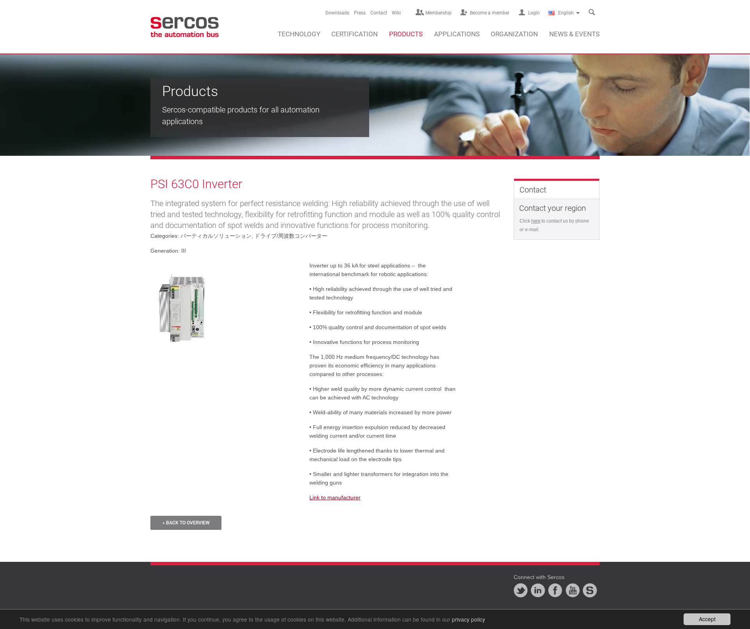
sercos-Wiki (590, 590)
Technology (299, 34)
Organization (514, 34)
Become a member (489, 13)
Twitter (521, 590)
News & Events (574, 34)
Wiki (396, 13)
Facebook (555, 590)
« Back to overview (186, 523)
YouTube (573, 590)
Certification (354, 34)
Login (534, 13)
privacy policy (468, 619)
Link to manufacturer (335, 497)
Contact (378, 13)
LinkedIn (538, 590)
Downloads (337, 13)
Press (360, 13)
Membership (438, 13)
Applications (457, 34)
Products (406, 34)
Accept (707, 619)
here (535, 221)
